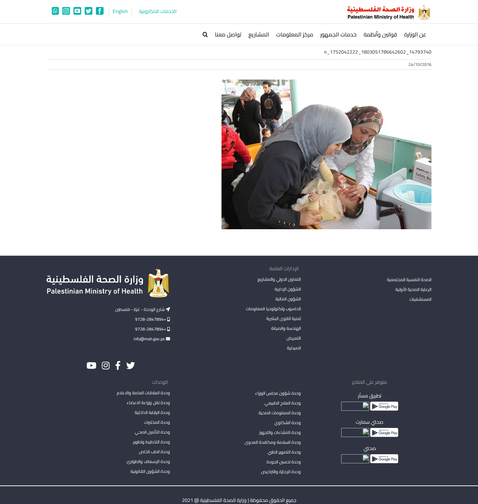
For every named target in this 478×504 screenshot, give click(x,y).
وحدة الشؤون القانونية (150, 471)
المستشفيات (420, 299)
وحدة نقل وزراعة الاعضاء (148, 403)
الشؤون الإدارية (288, 289)
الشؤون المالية (288, 299)
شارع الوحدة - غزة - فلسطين (140, 309)
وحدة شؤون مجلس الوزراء (278, 393)
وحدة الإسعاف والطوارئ (148, 461)
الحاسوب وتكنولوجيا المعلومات (273, 309)
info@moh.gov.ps (150, 339)
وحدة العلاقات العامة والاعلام (143, 393)
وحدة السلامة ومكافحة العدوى (273, 442)
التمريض (294, 338)
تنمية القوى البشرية (283, 318)
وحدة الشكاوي (287, 422)
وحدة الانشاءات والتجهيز (280, 432)
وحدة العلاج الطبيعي (283, 403)
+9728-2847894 (151, 319)
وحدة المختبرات (157, 422)
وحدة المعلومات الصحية (280, 413)
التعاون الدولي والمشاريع (279, 279)
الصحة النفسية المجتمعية (409, 280)
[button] (205, 34)
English (120, 11)
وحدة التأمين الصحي (152, 432)
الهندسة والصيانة (286, 328)
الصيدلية (294, 348)
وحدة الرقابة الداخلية (152, 412)
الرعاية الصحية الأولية (413, 289)
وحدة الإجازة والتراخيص (281, 472)
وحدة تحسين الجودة (284, 462)
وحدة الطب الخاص (154, 452)
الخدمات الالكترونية (158, 11)
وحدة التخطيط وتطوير (151, 442)
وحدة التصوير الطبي (284, 452)
